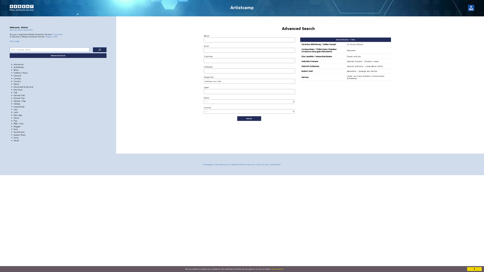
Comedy (17, 78)
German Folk (19, 95)
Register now (51, 37)
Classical (17, 75)
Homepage (208, 164)
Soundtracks (19, 132)
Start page (14, 41)
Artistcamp (242, 7)
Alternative (19, 64)
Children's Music (21, 73)
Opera (16, 118)
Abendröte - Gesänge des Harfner (362, 71)
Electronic (18, 90)
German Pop (19, 98)
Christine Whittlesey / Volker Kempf (318, 44)
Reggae (17, 126)
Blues (16, 70)
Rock (16, 129)
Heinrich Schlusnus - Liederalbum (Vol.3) (365, 66)
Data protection (277, 269)
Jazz (16, 109)
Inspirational (19, 107)
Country (17, 81)
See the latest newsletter (21, 30)
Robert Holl (307, 71)
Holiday (17, 104)
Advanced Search (58, 56)
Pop (15, 121)
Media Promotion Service (242, 164)
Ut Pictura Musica (355, 44)
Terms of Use (262, 164)
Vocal (16, 138)
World (16, 140)
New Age (18, 115)
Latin (16, 112)
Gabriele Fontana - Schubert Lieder (363, 61)
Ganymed (351, 50)
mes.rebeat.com (222, 164)
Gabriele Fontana (309, 61)
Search (249, 118)
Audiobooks (19, 67)
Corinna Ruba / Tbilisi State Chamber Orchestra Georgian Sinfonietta (319, 50)
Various (305, 77)
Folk (15, 92)
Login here (58, 34)
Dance (16, 84)
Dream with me (354, 56)
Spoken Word (19, 135)
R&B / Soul (18, 123)
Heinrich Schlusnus (310, 66)
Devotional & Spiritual (23, 87)
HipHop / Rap (20, 101)
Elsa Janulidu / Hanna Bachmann (316, 56)
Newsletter (276, 164)
